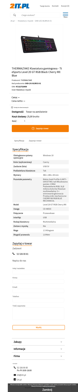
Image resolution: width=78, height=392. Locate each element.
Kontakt (55, 6)
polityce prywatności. (49, 386)
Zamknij (47, 389)
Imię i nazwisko (18, 268)
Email (14, 287)
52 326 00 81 (22, 254)
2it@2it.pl (21, 375)
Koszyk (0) (65, 6)
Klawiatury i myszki (25, 21)
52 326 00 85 (22, 367)
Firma (14, 277)
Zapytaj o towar (35, 141)
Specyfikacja (19, 141)
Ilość (14, 121)
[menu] (65, 15)
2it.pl (12, 21)
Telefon (15, 296)
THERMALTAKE (26, 80)
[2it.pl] (20, 6)
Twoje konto (45, 6)
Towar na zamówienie (36, 111)
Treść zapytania (18, 306)
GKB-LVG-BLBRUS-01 (43, 21)
